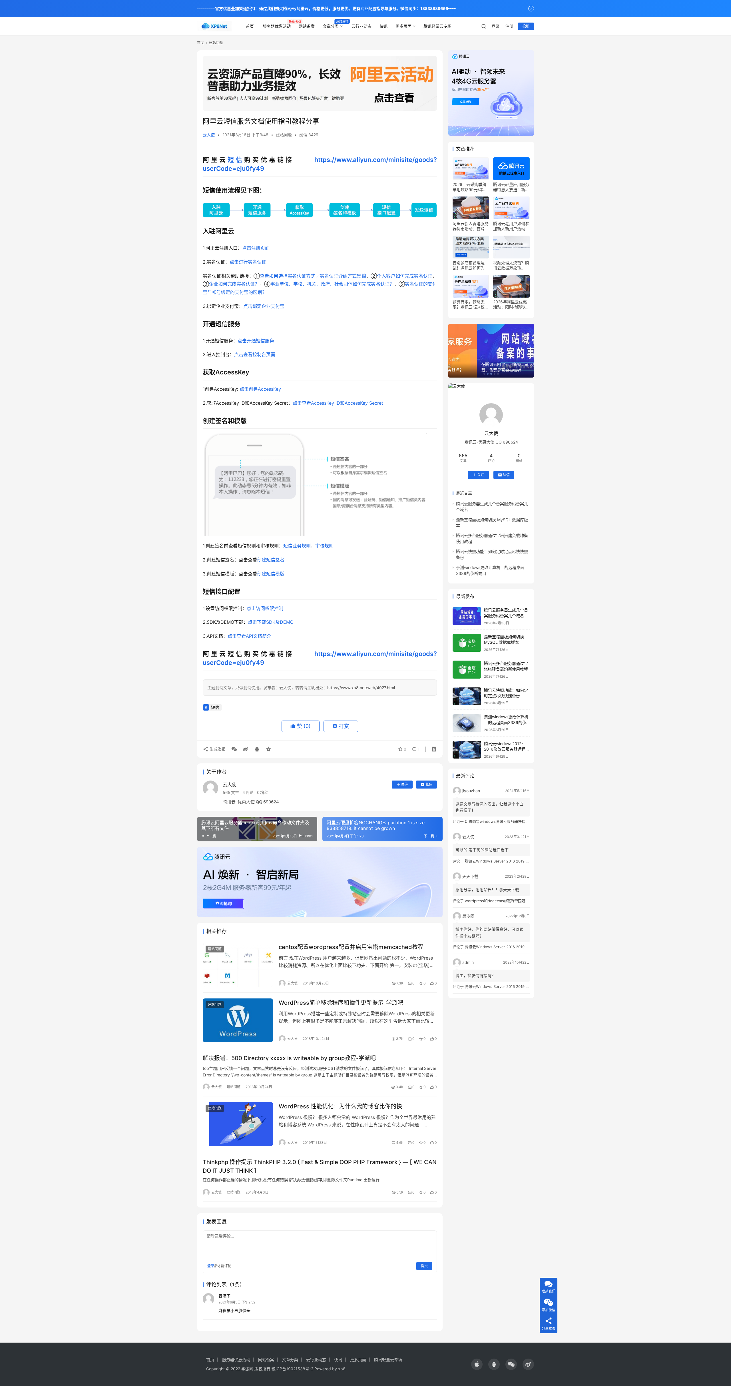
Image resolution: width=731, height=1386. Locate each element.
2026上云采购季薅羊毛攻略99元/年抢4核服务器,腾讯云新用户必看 (470, 187)
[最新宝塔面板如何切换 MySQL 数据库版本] (467, 643)
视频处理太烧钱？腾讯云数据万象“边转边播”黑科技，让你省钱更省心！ (511, 265)
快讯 (383, 26)
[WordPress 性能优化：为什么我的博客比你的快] (238, 1124)
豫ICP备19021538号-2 (292, 1368)
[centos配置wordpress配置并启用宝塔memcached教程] (238, 965)
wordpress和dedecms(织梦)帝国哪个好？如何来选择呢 (512, 900)
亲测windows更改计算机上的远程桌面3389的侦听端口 (506, 722)
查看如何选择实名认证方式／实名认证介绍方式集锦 (313, 276)
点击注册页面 (256, 248)
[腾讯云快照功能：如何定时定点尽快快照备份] (467, 696)
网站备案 (307, 26)
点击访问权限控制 (265, 608)
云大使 (209, 134)
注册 (509, 26)
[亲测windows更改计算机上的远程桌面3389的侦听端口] (467, 723)
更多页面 (403, 26)
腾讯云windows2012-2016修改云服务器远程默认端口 (506, 749)
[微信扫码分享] (234, 749)
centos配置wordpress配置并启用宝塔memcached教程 (351, 947)
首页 (250, 26)
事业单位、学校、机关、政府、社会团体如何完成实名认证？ (332, 284)
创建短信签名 (270, 560)
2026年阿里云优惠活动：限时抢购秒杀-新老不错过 (510, 304)
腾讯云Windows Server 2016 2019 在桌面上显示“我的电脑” (515, 861)
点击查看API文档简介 (249, 636)
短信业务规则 (297, 546)
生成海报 (217, 749)
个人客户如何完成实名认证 (404, 276)
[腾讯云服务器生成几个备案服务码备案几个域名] (467, 616)
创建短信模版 (270, 574)
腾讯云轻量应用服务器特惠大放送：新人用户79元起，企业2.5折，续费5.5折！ (511, 187)
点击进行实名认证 (248, 262)
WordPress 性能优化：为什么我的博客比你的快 (340, 1106)
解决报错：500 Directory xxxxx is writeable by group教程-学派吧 (289, 1058)
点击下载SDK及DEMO (271, 622)
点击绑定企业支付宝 (263, 306)
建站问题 (284, 134)
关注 (404, 784)
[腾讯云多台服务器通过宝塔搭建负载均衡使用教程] (467, 670)
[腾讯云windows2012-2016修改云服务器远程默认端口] (467, 750)
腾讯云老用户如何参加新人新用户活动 (511, 226)
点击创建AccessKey (259, 389)
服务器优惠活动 (277, 26)
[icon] (477, 1364)
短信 (236, 159)
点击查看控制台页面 (254, 354)
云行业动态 (361, 26)
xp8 (342, 1368)
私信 (428, 784)
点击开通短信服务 (256, 341)
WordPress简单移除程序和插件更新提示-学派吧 (341, 1002)
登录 (495, 26)
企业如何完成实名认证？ (234, 284)
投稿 (526, 26)
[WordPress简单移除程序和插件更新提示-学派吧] (238, 1020)
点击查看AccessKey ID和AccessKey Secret (338, 403)
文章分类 (331, 26)
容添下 (224, 1295)
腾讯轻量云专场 (437, 26)
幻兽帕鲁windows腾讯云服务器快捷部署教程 (502, 821)
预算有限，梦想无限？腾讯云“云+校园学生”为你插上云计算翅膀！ (471, 304)
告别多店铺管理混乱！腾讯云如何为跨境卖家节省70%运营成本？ (471, 265)
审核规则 (324, 546)
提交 (424, 1266)
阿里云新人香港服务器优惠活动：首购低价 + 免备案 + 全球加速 (471, 226)
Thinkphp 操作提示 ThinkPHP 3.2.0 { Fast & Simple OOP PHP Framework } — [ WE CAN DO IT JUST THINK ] (320, 1166)
